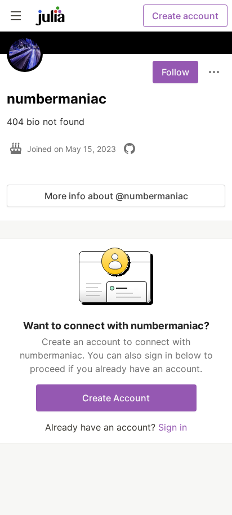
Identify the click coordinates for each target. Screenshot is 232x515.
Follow (175, 72)
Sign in (172, 427)
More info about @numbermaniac (116, 195)
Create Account (116, 398)
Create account (185, 15)
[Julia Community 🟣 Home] (50, 16)
